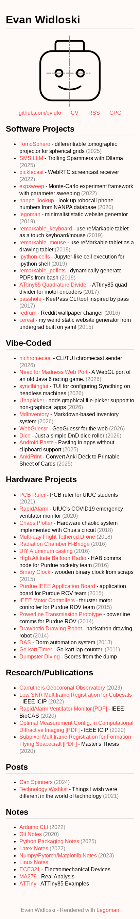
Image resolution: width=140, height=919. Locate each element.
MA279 (28, 876)
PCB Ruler (33, 495)
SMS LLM (32, 158)
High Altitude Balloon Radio (53, 558)
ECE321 (29, 869)
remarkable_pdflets (43, 270)
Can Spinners (36, 782)
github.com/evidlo (40, 113)
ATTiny (27, 884)
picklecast (32, 172)
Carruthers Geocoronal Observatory (62, 688)
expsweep (32, 186)
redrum (28, 313)
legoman (30, 214)
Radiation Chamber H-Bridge (55, 544)
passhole (31, 299)
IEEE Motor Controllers (47, 600)
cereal (27, 320)
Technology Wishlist (44, 789)
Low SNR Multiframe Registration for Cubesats (75, 695)
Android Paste (37, 442)
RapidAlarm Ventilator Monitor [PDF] (63, 709)
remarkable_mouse (43, 242)
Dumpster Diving (40, 656)
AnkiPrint (31, 457)
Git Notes (31, 834)
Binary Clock (35, 572)
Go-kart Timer (36, 649)
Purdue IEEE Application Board (58, 586)
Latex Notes (34, 848)
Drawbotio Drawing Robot (51, 628)
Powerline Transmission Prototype (61, 614)
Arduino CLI (34, 827)
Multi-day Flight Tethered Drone (58, 537)
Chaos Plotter (36, 523)
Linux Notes (33, 862)
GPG (115, 113)
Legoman (108, 910)
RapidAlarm (34, 509)
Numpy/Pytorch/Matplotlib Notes (58, 855)
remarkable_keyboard (46, 228)
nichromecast (36, 358)
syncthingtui (34, 386)
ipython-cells (35, 257)
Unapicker (32, 400)
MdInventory (34, 414)
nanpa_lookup (37, 200)
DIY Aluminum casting (46, 551)
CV (74, 113)
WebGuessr (34, 428)
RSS (94, 113)
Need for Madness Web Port (54, 372)
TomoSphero (35, 144)
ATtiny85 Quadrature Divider (54, 285)
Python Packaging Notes (50, 841)
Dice (25, 436)
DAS (25, 642)
